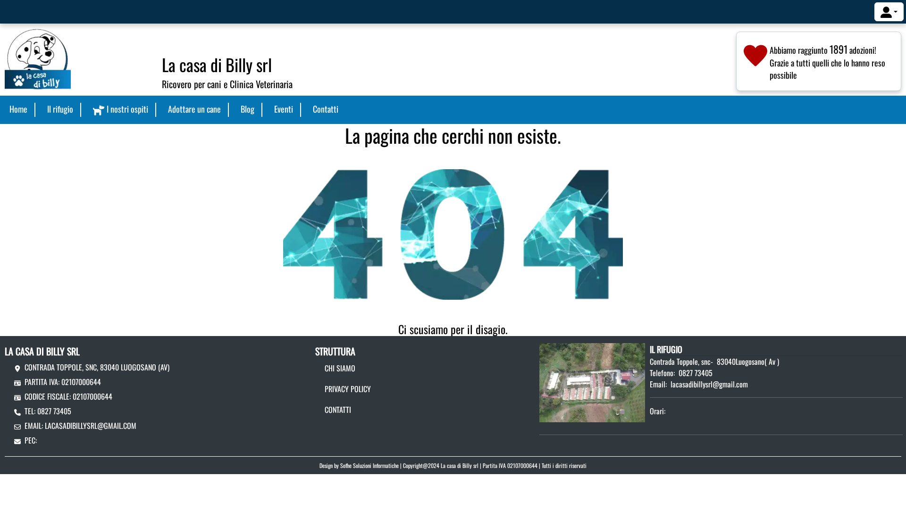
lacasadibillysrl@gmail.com (90, 425)
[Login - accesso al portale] (889, 11)
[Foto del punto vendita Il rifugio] (592, 381)
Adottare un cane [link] (194, 109)
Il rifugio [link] (60, 109)
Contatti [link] (325, 109)
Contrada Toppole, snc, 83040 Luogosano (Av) (97, 367)
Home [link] (18, 109)
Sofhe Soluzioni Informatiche (369, 465)
